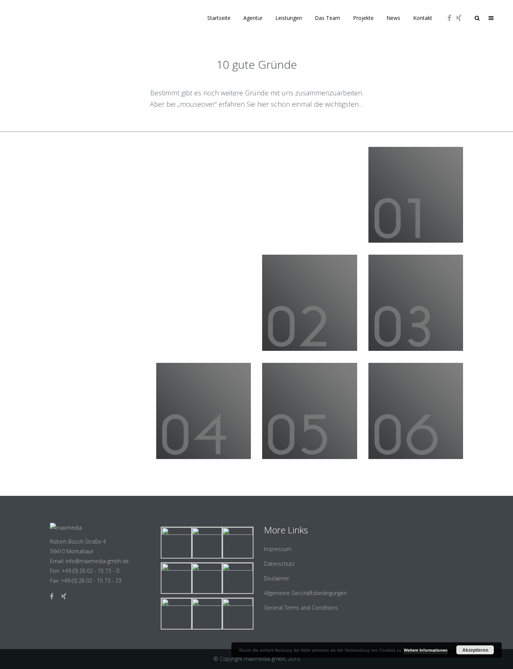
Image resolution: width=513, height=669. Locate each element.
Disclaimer (276, 578)
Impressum (277, 549)
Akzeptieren (475, 649)
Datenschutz (279, 563)
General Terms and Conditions (301, 607)
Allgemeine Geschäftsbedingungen (305, 593)
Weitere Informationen (426, 650)
